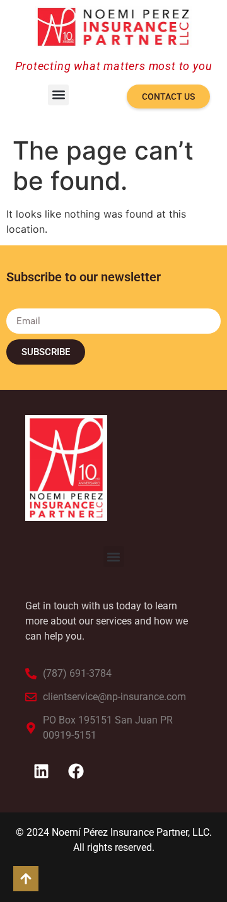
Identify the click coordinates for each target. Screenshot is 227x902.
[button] (58, 95)
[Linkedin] (41, 771)
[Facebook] (75, 771)
